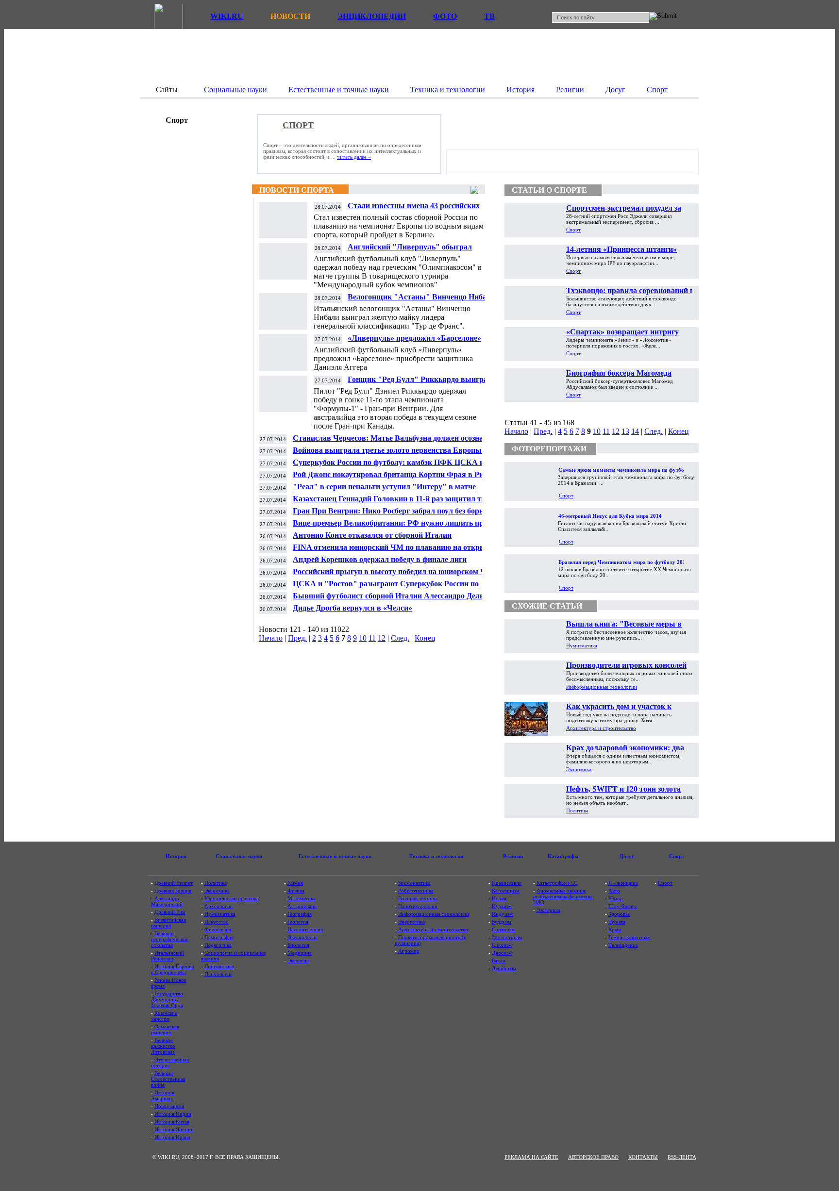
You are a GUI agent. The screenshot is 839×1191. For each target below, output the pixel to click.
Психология (218, 974)
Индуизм (502, 914)
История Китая (171, 1122)
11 (372, 638)
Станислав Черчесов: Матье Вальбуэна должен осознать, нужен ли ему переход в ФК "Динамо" (393, 442)
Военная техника (417, 898)
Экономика (578, 769)
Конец (425, 638)
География (299, 914)
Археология (218, 906)
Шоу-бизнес (622, 906)
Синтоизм (503, 929)
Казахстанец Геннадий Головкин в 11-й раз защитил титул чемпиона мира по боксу (395, 503)
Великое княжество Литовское (163, 1046)
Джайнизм (504, 968)
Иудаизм (502, 906)
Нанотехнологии (417, 906)
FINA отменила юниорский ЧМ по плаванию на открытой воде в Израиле (395, 551)
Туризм (616, 922)
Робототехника (416, 890)
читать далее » (354, 157)
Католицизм (506, 890)
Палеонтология (305, 929)
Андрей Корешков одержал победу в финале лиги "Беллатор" (380, 563)
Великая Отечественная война (168, 1079)
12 (382, 638)
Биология (298, 945)
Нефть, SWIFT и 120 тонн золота (623, 789)
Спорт (573, 229)
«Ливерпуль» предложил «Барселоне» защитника (414, 342)
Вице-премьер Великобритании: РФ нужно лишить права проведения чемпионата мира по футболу (394, 527)
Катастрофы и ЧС (557, 883)
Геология (297, 922)
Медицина (299, 953)
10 (363, 638)
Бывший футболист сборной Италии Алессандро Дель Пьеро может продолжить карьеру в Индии (388, 600)
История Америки (162, 1095)
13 (625, 431)
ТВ (489, 16)
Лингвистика (219, 966)
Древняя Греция (172, 890)
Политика (577, 810)
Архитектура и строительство (601, 728)
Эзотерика (548, 910)
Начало (271, 638)
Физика (295, 890)
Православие (506, 883)
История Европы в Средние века (172, 969)
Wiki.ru (226, 16)
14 (635, 431)
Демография (219, 937)
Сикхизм (502, 945)
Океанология (302, 937)
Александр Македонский (167, 901)
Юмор (615, 898)
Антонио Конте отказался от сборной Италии (372, 535)
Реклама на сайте (531, 1157)
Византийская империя (168, 922)
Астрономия (302, 906)
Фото (445, 16)
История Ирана (172, 1137)
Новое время (169, 1106)
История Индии (172, 1114)
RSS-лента (682, 1157)
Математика (301, 898)
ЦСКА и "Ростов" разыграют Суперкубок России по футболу (386, 587)
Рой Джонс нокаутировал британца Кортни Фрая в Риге (391, 474)
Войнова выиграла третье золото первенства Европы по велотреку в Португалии (392, 454)
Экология (298, 960)
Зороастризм (507, 937)
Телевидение (623, 945)
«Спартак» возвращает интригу (622, 332)
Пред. (297, 638)
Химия (295, 883)
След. (400, 638)
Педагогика (218, 945)
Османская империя (165, 1029)
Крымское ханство (164, 1016)
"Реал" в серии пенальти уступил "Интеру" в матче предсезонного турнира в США (384, 490)
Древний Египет (173, 883)
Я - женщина (623, 883)
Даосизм (502, 953)
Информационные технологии (601, 687)
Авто (614, 890)
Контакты (643, 1157)
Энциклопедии (371, 16)
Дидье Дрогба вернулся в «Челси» (352, 608)
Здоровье (619, 914)
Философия (217, 929)
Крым (614, 929)
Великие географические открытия (169, 939)
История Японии (174, 1129)
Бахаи (498, 960)
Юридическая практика (231, 898)
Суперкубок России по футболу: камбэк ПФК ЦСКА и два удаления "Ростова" (395, 466)
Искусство (216, 922)
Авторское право (593, 1157)
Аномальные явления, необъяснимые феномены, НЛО (563, 896)
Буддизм (501, 922)
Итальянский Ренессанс (167, 955)
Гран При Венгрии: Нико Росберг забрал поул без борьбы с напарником (396, 515)
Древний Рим (169, 912)
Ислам (499, 898)
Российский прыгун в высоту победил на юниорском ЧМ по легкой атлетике (393, 575)
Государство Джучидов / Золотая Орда (167, 999)
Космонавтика (414, 883)
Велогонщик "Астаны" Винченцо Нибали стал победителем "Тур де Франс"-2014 (421, 301)
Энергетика (411, 922)
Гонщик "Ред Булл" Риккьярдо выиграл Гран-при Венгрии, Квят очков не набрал (420, 383)
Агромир (409, 951)
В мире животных (629, 937)
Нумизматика (581, 645)
